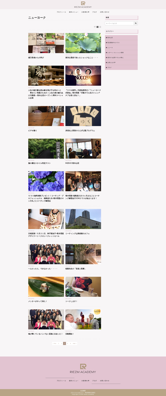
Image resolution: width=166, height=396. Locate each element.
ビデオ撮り (32, 130)
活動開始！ (69, 334)
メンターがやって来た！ (37, 301)
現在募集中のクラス (113, 42)
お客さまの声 (111, 62)
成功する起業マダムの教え (115, 57)
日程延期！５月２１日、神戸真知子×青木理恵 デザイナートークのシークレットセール (46, 234)
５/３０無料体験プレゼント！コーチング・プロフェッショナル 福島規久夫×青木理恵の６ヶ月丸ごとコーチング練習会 (46, 198)
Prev (55, 343)
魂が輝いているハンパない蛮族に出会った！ (45, 334)
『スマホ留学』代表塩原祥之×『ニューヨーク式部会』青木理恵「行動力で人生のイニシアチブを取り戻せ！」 (83, 92)
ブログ (109, 67)
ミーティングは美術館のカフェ (77, 233)
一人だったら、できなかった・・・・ (43, 269)
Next (74, 343)
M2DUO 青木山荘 (72, 163)
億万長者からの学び (36, 57)
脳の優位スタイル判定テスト (39, 163)
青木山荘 (110, 37)
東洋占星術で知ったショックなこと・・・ (81, 57)
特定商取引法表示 (90, 392)
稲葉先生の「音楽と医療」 (75, 269)
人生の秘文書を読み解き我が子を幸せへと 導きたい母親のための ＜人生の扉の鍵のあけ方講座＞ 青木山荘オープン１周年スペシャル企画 (45, 94)
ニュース (110, 47)
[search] (136, 23)
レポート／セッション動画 (115, 52)
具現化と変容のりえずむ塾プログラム (80, 130)
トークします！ (71, 301)
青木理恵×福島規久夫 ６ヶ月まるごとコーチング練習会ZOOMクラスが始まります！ (82, 197)
